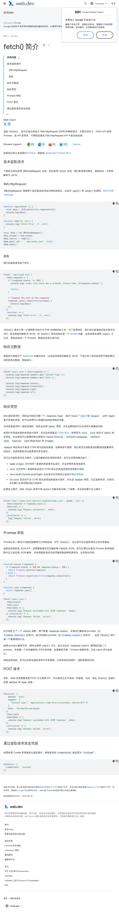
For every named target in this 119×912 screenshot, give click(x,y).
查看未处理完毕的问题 (15, 834)
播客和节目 (10, 859)
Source (76, 144)
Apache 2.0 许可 (94, 787)
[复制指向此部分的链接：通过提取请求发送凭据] (40, 743)
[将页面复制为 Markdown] (44, 45)
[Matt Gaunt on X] (5, 124)
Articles (8, 12)
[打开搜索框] (85, 3)
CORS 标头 (63, 432)
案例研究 (9, 855)
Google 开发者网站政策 (27, 790)
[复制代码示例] (117, 203)
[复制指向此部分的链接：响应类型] (19, 407)
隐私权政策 (15, 898)
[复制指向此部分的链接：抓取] (12, 256)
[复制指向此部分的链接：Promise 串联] (26, 533)
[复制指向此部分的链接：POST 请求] (22, 669)
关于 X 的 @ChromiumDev (17, 871)
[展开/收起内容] (19, 58)
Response (28, 356)
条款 (5, 898)
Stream (74, 333)
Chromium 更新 (12, 850)
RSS (6, 885)
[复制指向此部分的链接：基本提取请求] (26, 162)
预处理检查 (77, 474)
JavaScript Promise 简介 (58, 153)
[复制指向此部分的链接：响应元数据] (23, 347)
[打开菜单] (5, 3)
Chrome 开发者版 (13, 845)
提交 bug (9, 829)
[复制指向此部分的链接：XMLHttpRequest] (29, 184)
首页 (5, 36)
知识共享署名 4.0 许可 (48, 787)
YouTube (8, 875)
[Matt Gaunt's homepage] (9, 124)
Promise (31, 153)
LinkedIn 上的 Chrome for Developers (22, 880)
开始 (104, 35)
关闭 (85, 35)
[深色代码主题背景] (114, 203)
